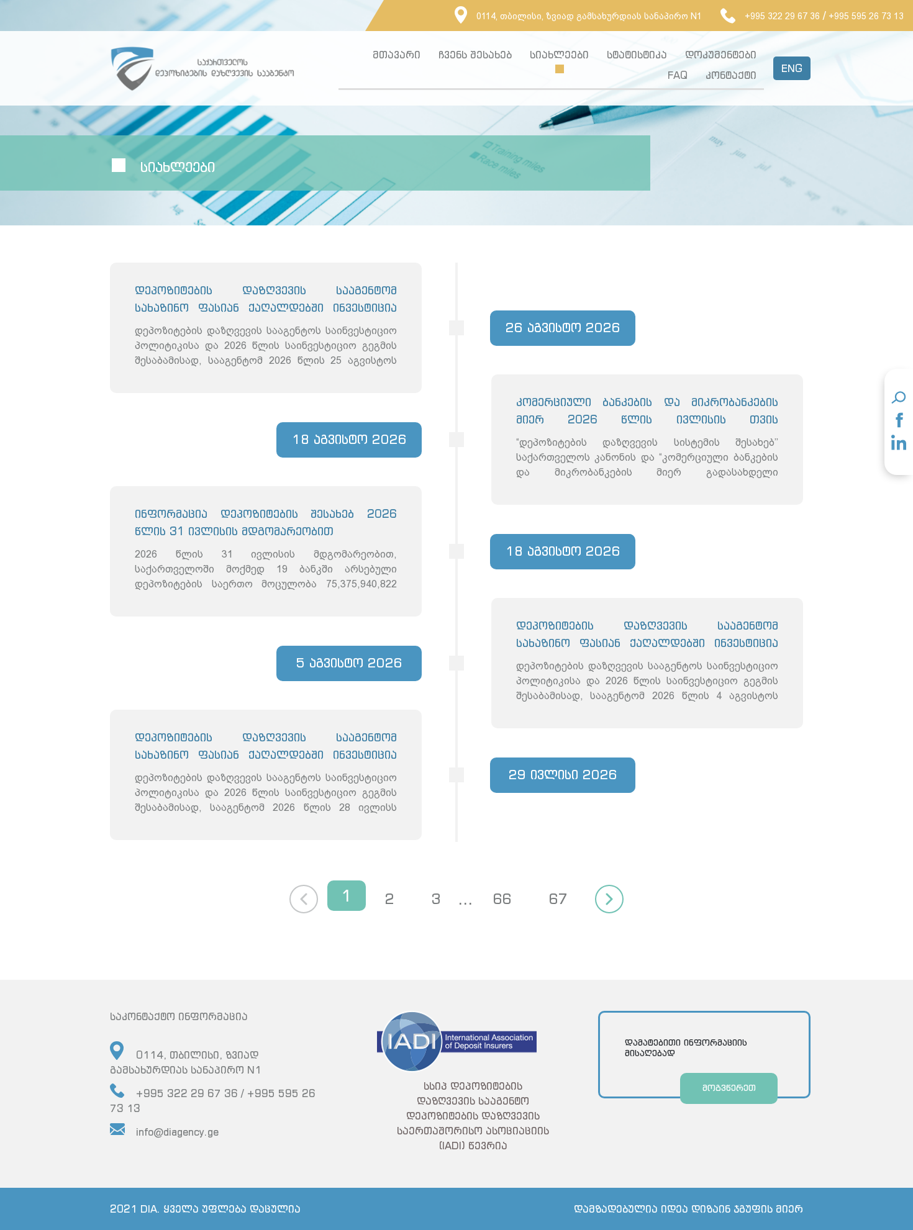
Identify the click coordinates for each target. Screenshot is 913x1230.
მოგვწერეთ (729, 1087)
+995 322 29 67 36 (782, 16)
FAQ (678, 75)
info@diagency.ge (177, 1132)
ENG (791, 68)
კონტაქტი (731, 75)
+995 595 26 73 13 (866, 16)
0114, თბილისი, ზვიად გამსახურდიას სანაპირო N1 (589, 16)
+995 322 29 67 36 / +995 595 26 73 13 (213, 1101)
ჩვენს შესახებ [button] (475, 54)
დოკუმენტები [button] (720, 54)
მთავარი (396, 54)
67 (557, 898)
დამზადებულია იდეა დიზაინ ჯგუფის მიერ (688, 1209)
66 (502, 898)
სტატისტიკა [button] (637, 54)
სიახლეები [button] (559, 54)
